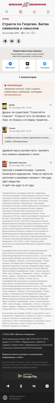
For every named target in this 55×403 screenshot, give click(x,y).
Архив (5, 19)
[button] (21, 11)
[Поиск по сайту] (7, 11)
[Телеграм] (8, 386)
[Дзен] (47, 386)
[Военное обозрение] (27, 4)
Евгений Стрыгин (17, 162)
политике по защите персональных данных (19, 367)
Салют (12, 128)
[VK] (34, 386)
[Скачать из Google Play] (27, 376)
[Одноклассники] (21, 386)
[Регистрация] (34, 11)
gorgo (12, 105)
